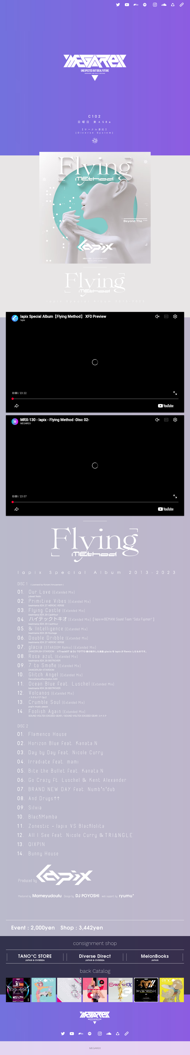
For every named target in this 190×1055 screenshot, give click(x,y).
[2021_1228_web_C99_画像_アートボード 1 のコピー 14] (181, 4)
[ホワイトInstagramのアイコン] (155, 4)
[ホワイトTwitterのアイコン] (118, 4)
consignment (88, 943)
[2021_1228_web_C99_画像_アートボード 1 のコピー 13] (172, 4)
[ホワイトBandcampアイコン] (135, 4)
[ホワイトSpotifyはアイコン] (144, 4)
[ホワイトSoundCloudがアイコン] (163, 4)
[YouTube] (127, 4)
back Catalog (95, 971)
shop (111, 943)
